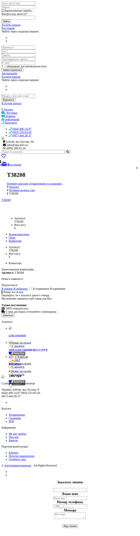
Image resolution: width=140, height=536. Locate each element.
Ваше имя (70, 494)
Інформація (11, 119)
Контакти (10, 122)
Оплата (8, 109)
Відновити (8, 100)
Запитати (8, 315)
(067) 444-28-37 (21, 135)
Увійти (6, 21)
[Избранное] (3, 156)
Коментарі (15, 240)
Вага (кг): (20, 224)
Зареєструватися (12, 70)
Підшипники (17, 414)
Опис (12, 237)
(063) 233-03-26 (21, 132)
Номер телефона (70, 502)
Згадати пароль (10, 24)
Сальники (15, 418)
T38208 (6, 200)
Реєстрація (8, 28)
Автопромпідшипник (17, 465)
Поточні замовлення (21, 456)
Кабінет (13, 452)
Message (70, 510)
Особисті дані (17, 459)
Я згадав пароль (11, 103)
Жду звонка (70, 526)
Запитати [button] (18, 353)
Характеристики (19, 234)
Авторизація (9, 73)
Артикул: (20, 218)
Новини (10, 116)
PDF (11, 421)
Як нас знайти (17, 433)
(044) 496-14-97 (21, 128)
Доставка (11, 112)
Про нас (14, 437)
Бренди (13, 440)
